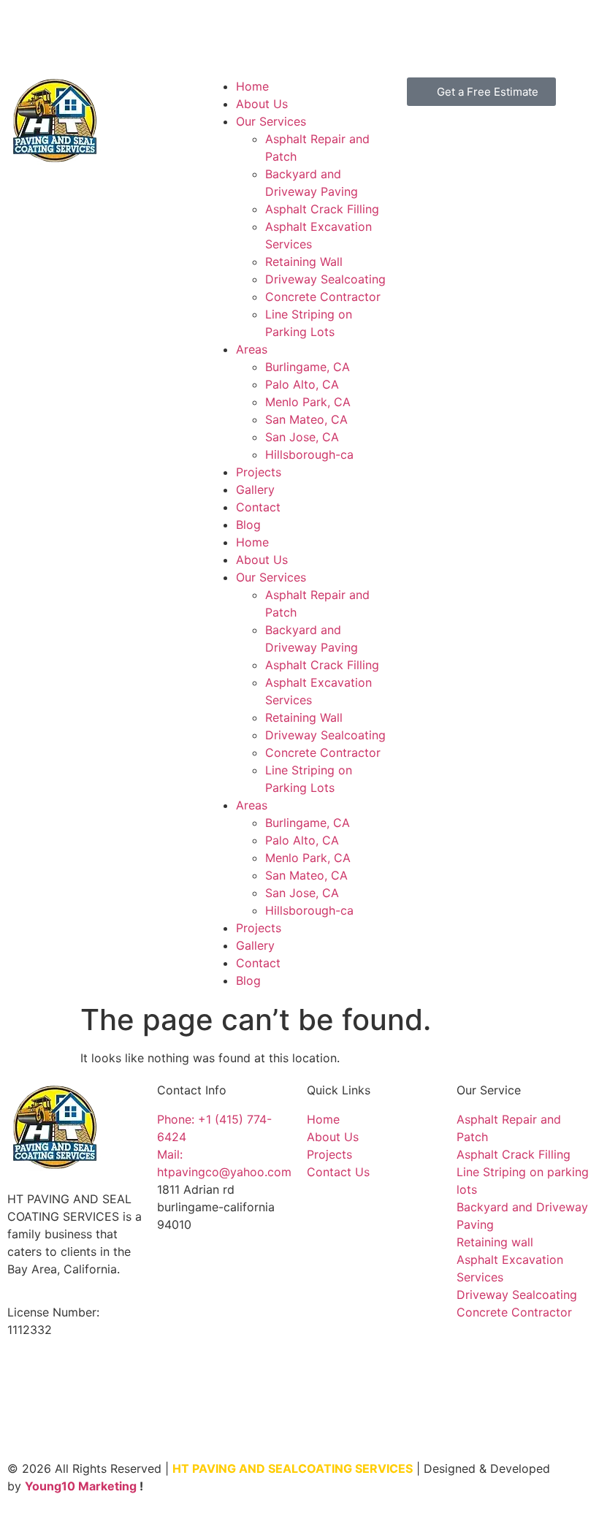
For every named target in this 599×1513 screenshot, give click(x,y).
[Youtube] (73, 33)
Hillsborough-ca (309, 454)
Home (252, 86)
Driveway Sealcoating (325, 279)
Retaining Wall (304, 261)
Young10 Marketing (81, 1486)
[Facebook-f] (33, 33)
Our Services (271, 121)
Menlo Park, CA (308, 402)
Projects (258, 472)
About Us (262, 103)
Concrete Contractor (323, 296)
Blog (248, 524)
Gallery (255, 489)
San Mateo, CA (306, 419)
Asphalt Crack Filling (322, 209)
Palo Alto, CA (302, 384)
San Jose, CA (302, 437)
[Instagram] (113, 33)
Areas (251, 349)
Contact (258, 507)
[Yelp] (153, 33)
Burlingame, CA (307, 366)
